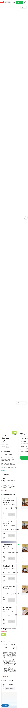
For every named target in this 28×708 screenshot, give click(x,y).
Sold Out (11, 514)
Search (19, 2)
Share (24, 7)
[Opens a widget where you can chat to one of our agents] (5, 705)
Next (25, 217)
